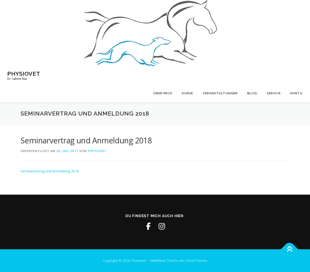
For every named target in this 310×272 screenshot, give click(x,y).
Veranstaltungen (220, 93)
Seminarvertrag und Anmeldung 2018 (50, 171)
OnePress (158, 260)
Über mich (162, 93)
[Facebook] (148, 226)
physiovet (97, 151)
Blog (252, 93)
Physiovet (23, 73)
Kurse (187, 93)
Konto (296, 93)
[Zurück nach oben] (289, 249)
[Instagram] (161, 226)
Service (274, 93)
